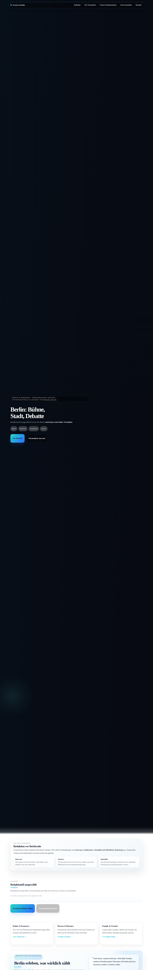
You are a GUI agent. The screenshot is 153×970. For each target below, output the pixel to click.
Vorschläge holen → (109, 937)
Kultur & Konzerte (21, 926)
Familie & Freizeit (110, 926)
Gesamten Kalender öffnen (22, 908)
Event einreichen (126, 5)
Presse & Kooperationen (108, 5)
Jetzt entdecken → (20, 937)
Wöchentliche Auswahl (36, 438)
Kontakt (138, 5)
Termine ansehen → (65, 937)
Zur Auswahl (17, 438)
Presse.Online (50, 400)
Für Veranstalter (90, 5)
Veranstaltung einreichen (48, 908)
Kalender (77, 5)
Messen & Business (65, 926)
